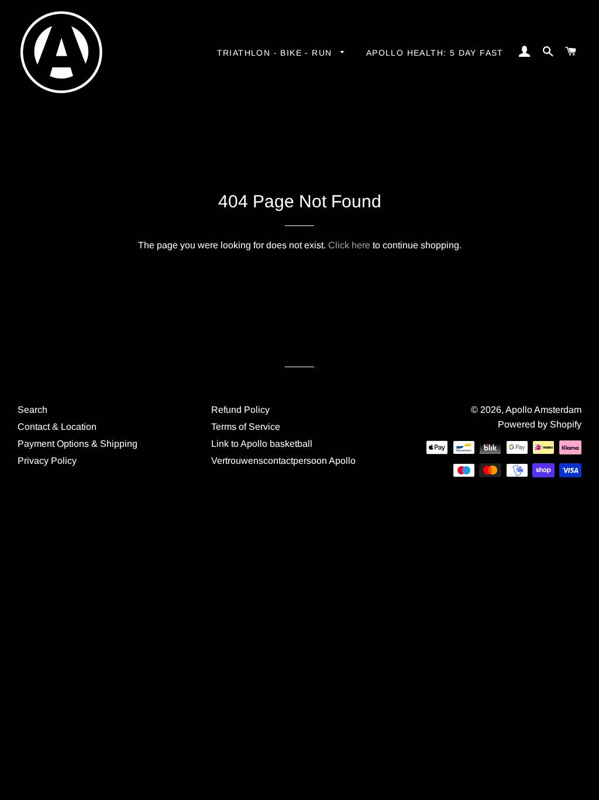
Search (32, 410)
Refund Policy (240, 410)
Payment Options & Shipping (77, 444)
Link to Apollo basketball (261, 444)
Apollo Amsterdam (543, 410)
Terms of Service (245, 427)
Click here (349, 245)
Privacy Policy (47, 461)
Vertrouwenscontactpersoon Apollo (283, 461)
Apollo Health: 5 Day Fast (435, 52)
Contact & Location (57, 427)
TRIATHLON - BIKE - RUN (276, 52)
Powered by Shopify (539, 424)
